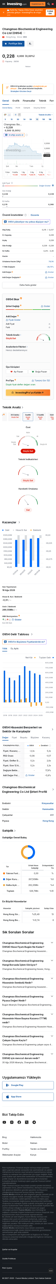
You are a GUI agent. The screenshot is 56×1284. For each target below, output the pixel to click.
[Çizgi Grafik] (9, 114)
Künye (33, 1155)
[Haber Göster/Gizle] (19, 114)
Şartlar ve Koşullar (9, 1249)
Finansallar (29, 100)
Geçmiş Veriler (40, 108)
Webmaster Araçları (11, 1155)
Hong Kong (48, 821)
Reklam (33, 1143)
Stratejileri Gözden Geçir (20, 91)
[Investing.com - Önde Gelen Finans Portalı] (17, 4)
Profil (18, 108)
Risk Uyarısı (7, 1268)
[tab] (15, 416)
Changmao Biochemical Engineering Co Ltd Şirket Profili (24, 789)
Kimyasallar (48, 803)
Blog (4, 1137)
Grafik (15, 100)
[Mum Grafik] (5, 114)
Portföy (5, 1149)
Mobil (4, 1143)
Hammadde (48, 809)
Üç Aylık (15, 648)
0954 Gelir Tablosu (15, 634)
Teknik (42, 100)
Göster (31, 775)
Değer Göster (45, 186)
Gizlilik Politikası (9, 1259)
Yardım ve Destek (38, 1149)
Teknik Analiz (11, 407)
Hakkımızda (35, 1137)
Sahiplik (27, 108)
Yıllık (4, 648)
